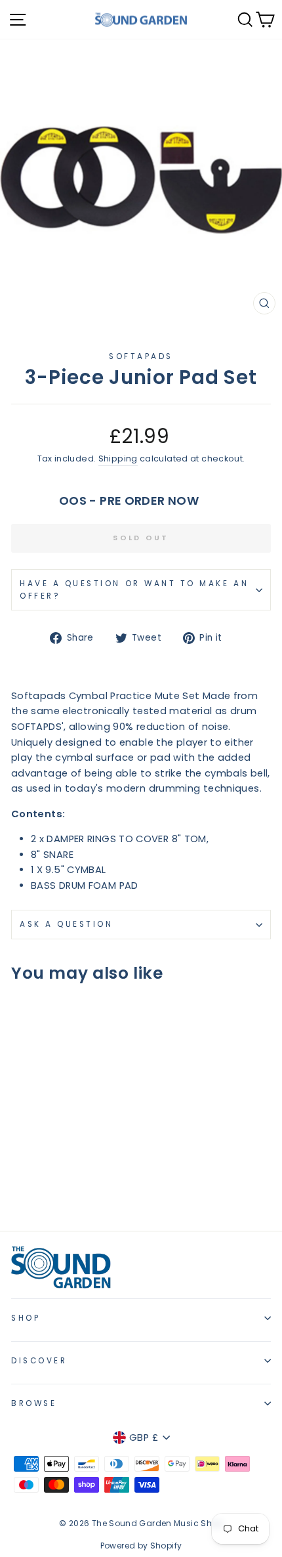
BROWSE (33, 1403)
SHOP (25, 1318)
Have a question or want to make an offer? (134, 589)
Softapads (141, 356)
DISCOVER (39, 1360)
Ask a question (66, 924)
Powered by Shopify (141, 1545)
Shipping (118, 458)
